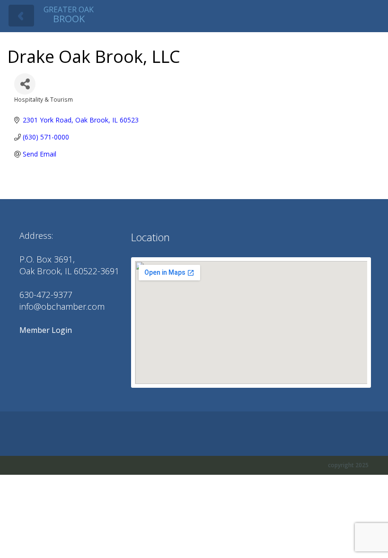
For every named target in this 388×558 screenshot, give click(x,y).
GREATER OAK (69, 14)
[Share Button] (24, 84)
